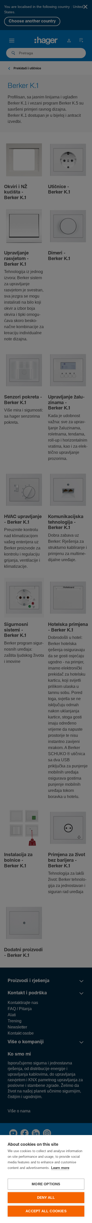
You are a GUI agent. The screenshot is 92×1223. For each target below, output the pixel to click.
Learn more (60, 1168)
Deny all (46, 1198)
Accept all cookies (46, 1211)
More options (46, 1184)
